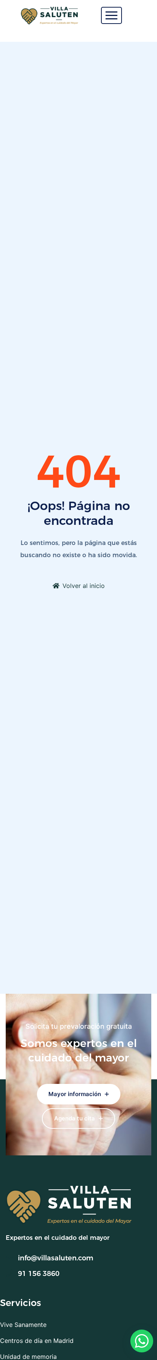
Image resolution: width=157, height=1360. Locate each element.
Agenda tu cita (75, 1118)
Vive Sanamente (23, 1324)
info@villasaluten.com (55, 1258)
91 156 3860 (38, 1273)
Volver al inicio (83, 585)
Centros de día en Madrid (37, 1340)
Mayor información (75, 1094)
